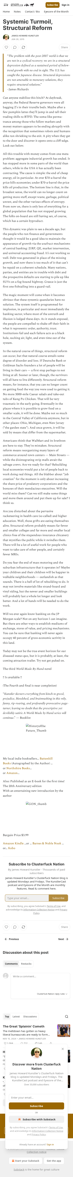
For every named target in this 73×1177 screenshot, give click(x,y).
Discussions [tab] (30, 1016)
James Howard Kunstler (25, 35)
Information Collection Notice (47, 1130)
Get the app (54, 1160)
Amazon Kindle (13, 843)
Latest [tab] (16, 1016)
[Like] (6, 47)
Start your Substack (27, 1160)
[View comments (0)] (14, 47)
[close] (63, 1049)
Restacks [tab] (26, 963)
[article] (36, 1034)
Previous (14, 939)
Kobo (11, 848)
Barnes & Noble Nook (46, 843)
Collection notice (36, 1152)
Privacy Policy (39, 1134)
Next (61, 939)
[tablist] (18, 963)
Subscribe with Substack (39, 1119)
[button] (6, 11)
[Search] (66, 1016)
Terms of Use (56, 1127)
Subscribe (52, 5)
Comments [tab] (11, 963)
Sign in (65, 5)
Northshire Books (18, 768)
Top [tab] (7, 1016)
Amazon (12, 773)
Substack (19, 1169)
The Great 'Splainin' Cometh (23, 1026)
